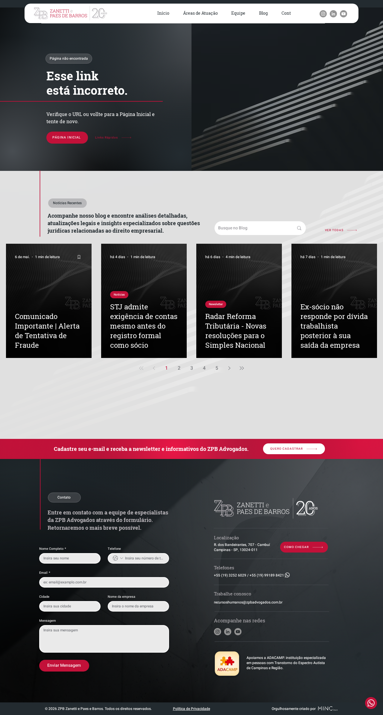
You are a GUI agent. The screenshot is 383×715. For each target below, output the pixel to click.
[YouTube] (343, 13)
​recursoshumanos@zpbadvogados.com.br (248, 602)
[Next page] (229, 368)
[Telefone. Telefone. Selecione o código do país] (118, 558)
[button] (200, 13)
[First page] (141, 368)
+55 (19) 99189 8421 (267, 575)
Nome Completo (52, 549)
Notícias (119, 295)
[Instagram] (323, 13)
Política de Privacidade (191, 708)
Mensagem (47, 621)
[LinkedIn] (333, 13)
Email (44, 573)
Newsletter (216, 304)
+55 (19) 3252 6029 (230, 575)
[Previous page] (153, 368)
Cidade (44, 597)
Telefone (114, 549)
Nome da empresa (121, 597)
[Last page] (241, 368)
